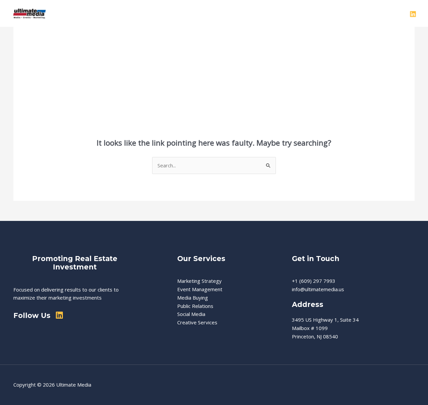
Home (168, 13)
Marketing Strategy (199, 280)
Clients (323, 13)
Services (226, 13)
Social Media (191, 314)
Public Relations (195, 306)
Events (297, 13)
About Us (196, 13)
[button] (239, 13)
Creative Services (197, 322)
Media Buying (192, 297)
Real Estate (265, 13)
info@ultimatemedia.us (318, 289)
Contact (349, 13)
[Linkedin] (413, 14)
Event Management (199, 289)
